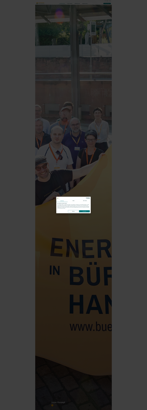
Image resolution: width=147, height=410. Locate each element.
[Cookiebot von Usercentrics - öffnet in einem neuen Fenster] (86, 198)
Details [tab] (73, 200)
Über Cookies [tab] (85, 200)
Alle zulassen (84, 211)
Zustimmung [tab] (62, 200)
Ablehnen (73, 211)
